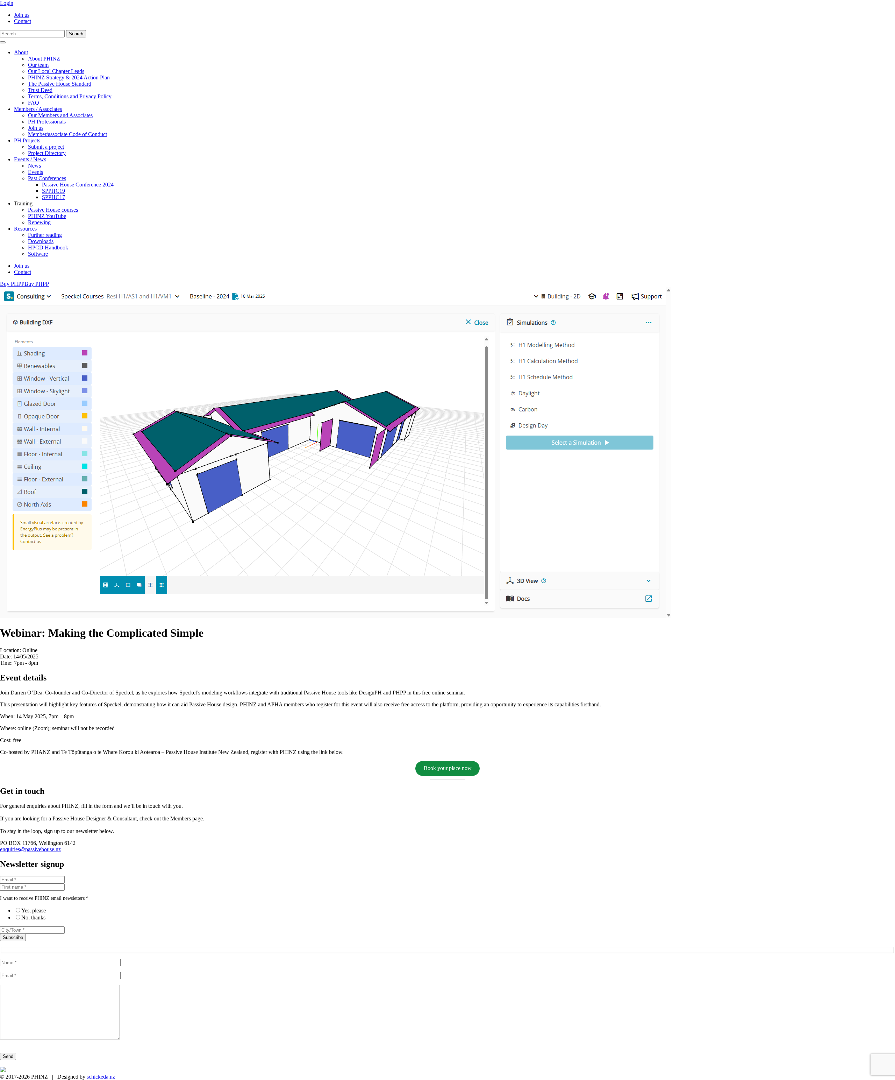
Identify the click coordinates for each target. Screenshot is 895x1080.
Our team (38, 65)
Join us (21, 15)
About (21, 52)
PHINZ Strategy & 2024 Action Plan (69, 77)
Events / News (30, 159)
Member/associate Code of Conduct (67, 134)
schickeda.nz (101, 1077)
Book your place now (448, 768)
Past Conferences (47, 178)
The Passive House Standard (59, 84)
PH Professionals (47, 122)
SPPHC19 (53, 191)
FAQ (33, 103)
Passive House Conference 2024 (78, 185)
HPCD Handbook (48, 247)
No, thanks (33, 917)
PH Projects (27, 140)
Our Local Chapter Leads (56, 71)
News (34, 166)
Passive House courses (53, 210)
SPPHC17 (53, 197)
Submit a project (46, 147)
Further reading (45, 235)
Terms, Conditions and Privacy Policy (70, 96)
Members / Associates (38, 109)
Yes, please (33, 910)
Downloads (40, 241)
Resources (25, 229)
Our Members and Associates (60, 115)
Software (38, 254)
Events (35, 172)
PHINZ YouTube (47, 216)
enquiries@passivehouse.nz (30, 849)
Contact (22, 21)
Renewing (39, 222)
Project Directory (47, 153)
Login (6, 3)
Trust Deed (40, 90)
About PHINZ (44, 59)
